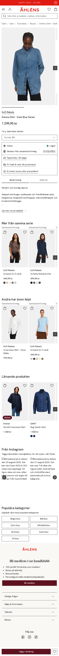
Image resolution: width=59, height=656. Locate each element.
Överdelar (22, 23)
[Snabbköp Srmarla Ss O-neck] (5, 232)
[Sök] (4, 16)
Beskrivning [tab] (15, 180)
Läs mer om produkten (12, 210)
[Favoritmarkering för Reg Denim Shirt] (52, 385)
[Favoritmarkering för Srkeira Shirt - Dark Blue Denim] (54, 651)
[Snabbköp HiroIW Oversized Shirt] (5, 385)
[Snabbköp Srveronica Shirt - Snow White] (5, 308)
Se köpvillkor (49, 151)
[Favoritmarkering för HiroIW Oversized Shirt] (25, 385)
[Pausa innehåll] (55, 3)
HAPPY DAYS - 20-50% (29, 2)
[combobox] (29, 137)
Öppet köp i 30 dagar (17, 157)
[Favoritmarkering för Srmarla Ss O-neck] (25, 232)
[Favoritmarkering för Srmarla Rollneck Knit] (52, 232)
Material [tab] (43, 180)
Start (4, 23)
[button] (4, 477)
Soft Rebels (8, 112)
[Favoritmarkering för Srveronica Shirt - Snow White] (25, 308)
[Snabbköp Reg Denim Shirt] (32, 385)
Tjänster (8, 612)
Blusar (33, 23)
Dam (11, 23)
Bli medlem (29, 583)
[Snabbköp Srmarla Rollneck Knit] (32, 232)
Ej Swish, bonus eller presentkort (22, 171)
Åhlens (7, 619)
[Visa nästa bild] (54, 68)
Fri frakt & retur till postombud (21, 164)
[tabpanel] (29, 198)
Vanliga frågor (11, 596)
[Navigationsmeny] (3, 9)
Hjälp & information (13, 604)
